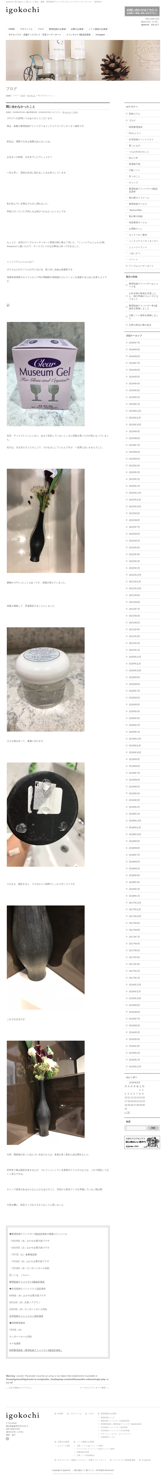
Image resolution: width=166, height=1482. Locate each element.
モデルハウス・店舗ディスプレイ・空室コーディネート (82, 1460)
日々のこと (67, 112)
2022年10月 (135, 506)
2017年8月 (134, 930)
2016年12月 (135, 984)
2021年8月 (134, 602)
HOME (60, 1414)
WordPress (69, 1474)
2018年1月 (134, 896)
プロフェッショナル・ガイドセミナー (116, 1434)
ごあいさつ (134, 253)
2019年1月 (134, 813)
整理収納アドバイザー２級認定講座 (115, 1421)
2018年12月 (135, 820)
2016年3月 (134, 1046)
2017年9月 (134, 923)
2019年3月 (134, 800)
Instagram (146, 1460)
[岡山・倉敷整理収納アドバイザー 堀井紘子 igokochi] (22, 10)
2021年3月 (134, 636)
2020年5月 (134, 704)
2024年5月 (134, 376)
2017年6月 (134, 943)
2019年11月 (135, 745)
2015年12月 (135, 1066)
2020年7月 (134, 691)
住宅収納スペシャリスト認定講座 (26, 1316)
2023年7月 (134, 445)
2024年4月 (134, 383)
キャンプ (133, 182)
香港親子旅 (134, 164)
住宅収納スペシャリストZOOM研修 (115, 1431)
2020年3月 (134, 718)
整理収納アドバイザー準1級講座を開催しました (143, 307)
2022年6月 (134, 534)
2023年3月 (134, 472)
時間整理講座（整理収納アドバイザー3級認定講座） (122, 1424)
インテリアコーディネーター (143, 241)
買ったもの (134, 145)
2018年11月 (135, 827)
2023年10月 (135, 424)
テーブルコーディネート (141, 266)
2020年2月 (134, 725)
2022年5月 (134, 540)
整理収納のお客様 (108, 1414)
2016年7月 (134, 1018)
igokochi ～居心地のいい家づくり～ (79, 1470)
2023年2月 (134, 479)
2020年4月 (134, 711)
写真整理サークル (138, 222)
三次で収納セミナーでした (19, 1388)
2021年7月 (134, 609)
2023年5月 (134, 458)
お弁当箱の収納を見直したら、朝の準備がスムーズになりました (143, 296)
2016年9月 (134, 1005)
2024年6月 (134, 370)
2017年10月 (135, 916)
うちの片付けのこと (139, 151)
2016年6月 (134, 1025)
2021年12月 (135, 575)
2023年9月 (134, 431)
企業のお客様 (63, 1442)
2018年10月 (135, 834)
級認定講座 (39, 1282)
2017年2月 (134, 971)
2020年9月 (134, 677)
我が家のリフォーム (139, 197)
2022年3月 (134, 554)
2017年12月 (135, 902)
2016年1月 (134, 1059)
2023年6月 (134, 452)
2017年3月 (134, 964)
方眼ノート (134, 170)
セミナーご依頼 (64, 1446)
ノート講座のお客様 (85, 1442)
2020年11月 (135, 663)
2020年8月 (134, 684)
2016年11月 (135, 991)
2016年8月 (134, 1012)
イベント (133, 259)
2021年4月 (134, 629)
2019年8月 (134, 766)
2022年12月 (135, 493)
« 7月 (127, 1112)
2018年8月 (134, 848)
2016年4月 (134, 1039)
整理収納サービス (138, 204)
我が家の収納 (135, 216)
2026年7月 (134, 342)
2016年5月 (134, 1032)
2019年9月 (134, 759)
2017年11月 (135, 909)
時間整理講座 (135, 127)
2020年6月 (134, 697)
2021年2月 (134, 643)
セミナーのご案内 (138, 235)
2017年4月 (134, 957)
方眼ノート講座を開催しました (143, 316)
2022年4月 (134, 547)
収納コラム (134, 113)
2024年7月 (134, 363)
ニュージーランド (138, 247)
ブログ (75, 112)
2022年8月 (134, 520)
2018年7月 (134, 855)
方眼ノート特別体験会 (86, 1455)
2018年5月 (134, 868)
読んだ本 (133, 158)
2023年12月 (135, 411)
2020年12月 (135, 657)
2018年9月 (134, 841)
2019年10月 (135, 752)
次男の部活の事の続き (140, 325)
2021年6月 (134, 615)
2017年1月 (134, 977)
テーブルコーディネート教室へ (95, 1388)
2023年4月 (134, 465)
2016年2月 (134, 1053)
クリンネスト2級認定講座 (124, 1460)
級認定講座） (56, 1350)
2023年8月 (134, 438)
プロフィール (76, 1414)
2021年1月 (134, 650)
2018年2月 (134, 889)
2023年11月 (135, 417)
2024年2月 (134, 397)
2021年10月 (135, 588)
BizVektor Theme (83, 1474)
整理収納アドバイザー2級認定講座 (143, 190)
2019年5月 (134, 786)
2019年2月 (134, 807)
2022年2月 (134, 561)
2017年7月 (134, 936)
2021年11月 (135, 581)
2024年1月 (134, 404)
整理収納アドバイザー (20, 1282)
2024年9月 (134, 349)
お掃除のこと (135, 228)
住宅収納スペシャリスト (141, 139)
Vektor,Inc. (98, 1474)
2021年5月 (134, 622)
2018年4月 (134, 875)
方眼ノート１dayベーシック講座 (90, 1446)
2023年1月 (134, 486)
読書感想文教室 (83, 1452)
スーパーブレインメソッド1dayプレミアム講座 (95, 1449)
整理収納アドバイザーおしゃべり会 (143, 285)
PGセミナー (135, 133)
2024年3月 (134, 390)
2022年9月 (134, 513)
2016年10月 (135, 998)
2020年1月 (134, 732)
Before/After (136, 210)
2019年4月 (134, 793)
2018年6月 (134, 861)
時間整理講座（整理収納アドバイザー (28, 1350)
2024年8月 (134, 356)
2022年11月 (135, 499)
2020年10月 (135, 670)
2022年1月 (134, 568)
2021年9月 (134, 595)
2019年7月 (134, 773)
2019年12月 (135, 738)
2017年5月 (134, 950)
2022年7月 (134, 527)
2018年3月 (134, 882)
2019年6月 (134, 779)
